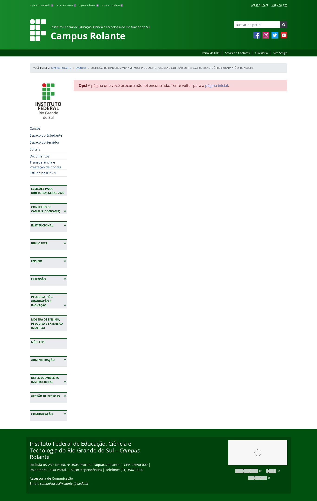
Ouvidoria (261, 53)
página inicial (216, 85)
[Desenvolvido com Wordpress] (248, 471)
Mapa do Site (279, 5)
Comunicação (49, 414)
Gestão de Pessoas (49, 396)
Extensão (49, 279)
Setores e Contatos (237, 53)
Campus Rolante (61, 67)
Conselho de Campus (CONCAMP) (49, 209)
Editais (35, 149)
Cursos (35, 128)
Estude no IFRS (41, 173)
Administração (49, 360)
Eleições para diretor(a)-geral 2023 (47, 191)
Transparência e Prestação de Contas (45, 164)
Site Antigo (280, 53)
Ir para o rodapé (112, 5)
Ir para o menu (65, 5)
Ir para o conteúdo (41, 5)
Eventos (81, 67)
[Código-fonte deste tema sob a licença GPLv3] (273, 471)
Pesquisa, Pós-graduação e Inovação (49, 301)
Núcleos (38, 342)
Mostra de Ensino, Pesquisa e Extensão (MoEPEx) (47, 324)
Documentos (39, 156)
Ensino (49, 261)
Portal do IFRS (211, 53)
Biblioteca (49, 243)
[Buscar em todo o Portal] (283, 24)
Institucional (49, 225)
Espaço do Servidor (44, 142)
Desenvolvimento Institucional (49, 380)
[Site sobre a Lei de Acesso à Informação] (257, 452)
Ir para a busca (88, 5)
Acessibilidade (259, 5)
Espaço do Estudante (46, 135)
